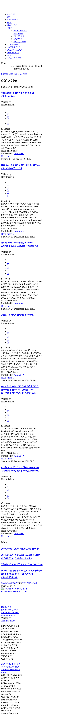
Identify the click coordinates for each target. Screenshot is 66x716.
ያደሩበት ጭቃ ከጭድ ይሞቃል (17, 314)
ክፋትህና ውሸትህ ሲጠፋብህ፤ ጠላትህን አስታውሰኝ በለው (10, 668)
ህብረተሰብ (6, 607)
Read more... (7, 156)
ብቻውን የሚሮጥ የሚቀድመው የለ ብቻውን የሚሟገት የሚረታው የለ (20, 469)
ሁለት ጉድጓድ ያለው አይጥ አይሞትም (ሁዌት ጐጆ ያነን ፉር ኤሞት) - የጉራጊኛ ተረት (21, 574)
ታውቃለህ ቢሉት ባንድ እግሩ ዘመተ (20, 548)
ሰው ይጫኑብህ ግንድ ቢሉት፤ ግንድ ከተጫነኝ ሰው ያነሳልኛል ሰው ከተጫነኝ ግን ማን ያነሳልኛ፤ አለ (20, 390)
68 (18, 583)
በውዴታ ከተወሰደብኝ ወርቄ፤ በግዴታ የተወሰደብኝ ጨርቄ (21, 166)
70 (23, 583)
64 (8, 583)
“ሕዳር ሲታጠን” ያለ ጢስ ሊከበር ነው (22, 564)
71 (25, 583)
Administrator (8, 620)
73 (30, 583)
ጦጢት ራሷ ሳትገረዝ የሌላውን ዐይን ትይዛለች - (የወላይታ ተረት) (21, 556)
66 (13, 583)
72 (28, 583)
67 (15, 583)
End (35, 583)
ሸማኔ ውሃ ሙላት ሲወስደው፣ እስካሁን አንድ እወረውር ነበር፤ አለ (19, 244)
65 (10, 583)
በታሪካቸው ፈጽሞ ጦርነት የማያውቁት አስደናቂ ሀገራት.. (10, 612)
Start (3, 583)
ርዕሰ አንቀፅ (19, 153)
